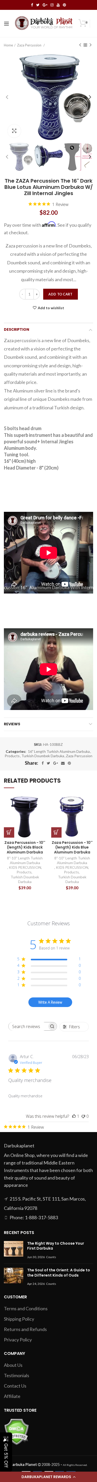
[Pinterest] (69, 763)
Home (8, 45)
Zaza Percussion (29, 45)
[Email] (62, 763)
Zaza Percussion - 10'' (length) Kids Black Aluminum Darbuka (24, 847)
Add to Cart (60, 294)
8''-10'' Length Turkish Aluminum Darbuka (25, 860)
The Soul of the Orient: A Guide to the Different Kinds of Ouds (58, 1272)
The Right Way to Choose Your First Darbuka (55, 1246)
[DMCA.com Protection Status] (16, 1431)
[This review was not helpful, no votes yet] (83, 1116)
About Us (13, 1365)
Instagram (52, 5)
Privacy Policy (18, 1339)
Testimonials (16, 1375)
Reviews (12, 724)
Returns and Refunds (25, 1329)
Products (12, 756)
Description (16, 329)
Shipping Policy (19, 1319)
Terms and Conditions (26, 1308)
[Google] (55, 763)
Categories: (16, 751)
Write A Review (50, 1002)
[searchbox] (28, 1026)
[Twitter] (48, 763)
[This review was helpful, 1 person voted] (74, 1116)
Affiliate (12, 1396)
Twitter (38, 5)
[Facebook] (42, 763)
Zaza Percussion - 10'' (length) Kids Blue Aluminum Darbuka (72, 847)
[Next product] (90, 45)
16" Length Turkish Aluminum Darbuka (59, 751)
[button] (48, 1477)
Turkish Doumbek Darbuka (42, 756)
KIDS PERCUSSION (25, 867)
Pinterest (64, 5)
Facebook (32, 5)
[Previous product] (80, 45)
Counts (51, 1257)
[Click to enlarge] (14, 131)
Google (45, 5)
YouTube (58, 5)
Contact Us (15, 1386)
